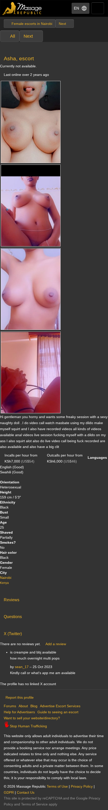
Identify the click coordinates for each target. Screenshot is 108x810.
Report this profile (20, 697)
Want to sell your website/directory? (32, 718)
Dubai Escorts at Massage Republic (22, 8)
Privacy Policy (82, 786)
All (12, 36)
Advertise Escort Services (60, 706)
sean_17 (22, 667)
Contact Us (25, 792)
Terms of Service (34, 804)
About (23, 706)
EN (76, 8)
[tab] (54, 598)
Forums (10, 706)
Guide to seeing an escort (57, 712)
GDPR (9, 792)
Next (28, 36)
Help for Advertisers (19, 712)
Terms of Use (57, 786)
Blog (33, 706)
